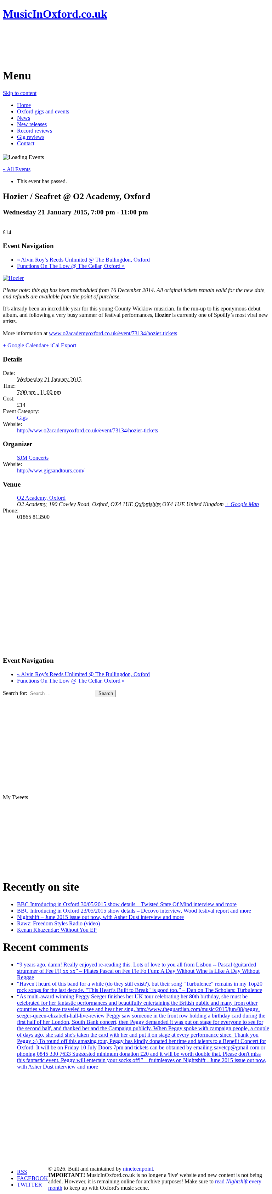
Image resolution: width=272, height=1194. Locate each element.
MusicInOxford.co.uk (55, 13)
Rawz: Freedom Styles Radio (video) (58, 923)
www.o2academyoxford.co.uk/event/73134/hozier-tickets (113, 333)
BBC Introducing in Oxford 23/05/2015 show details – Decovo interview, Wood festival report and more (134, 911)
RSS (22, 1172)
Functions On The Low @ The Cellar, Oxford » (71, 266)
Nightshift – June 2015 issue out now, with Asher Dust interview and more (100, 917)
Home (24, 105)
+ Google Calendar (24, 345)
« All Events (16, 169)
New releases (32, 124)
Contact (25, 143)
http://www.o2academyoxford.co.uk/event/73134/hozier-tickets (87, 430)
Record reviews (34, 131)
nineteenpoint (138, 1169)
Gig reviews (30, 137)
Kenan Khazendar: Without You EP (57, 930)
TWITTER (29, 1185)
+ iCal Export (61, 345)
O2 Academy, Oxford (41, 498)
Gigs (22, 418)
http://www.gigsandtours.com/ (50, 470)
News (23, 118)
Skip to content (19, 93)
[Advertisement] (132, 44)
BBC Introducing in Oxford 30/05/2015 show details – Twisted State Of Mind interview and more (127, 904)
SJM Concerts (33, 458)
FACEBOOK (32, 1178)
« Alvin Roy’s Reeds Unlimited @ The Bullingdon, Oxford (83, 260)
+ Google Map (242, 504)
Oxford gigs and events (43, 111)
